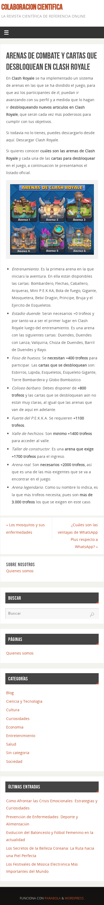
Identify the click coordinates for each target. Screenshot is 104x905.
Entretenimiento (20, 735)
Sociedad (14, 761)
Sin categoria (17, 752)
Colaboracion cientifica (32, 7)
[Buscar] (92, 614)
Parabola (53, 898)
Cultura (12, 709)
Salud (11, 744)
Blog (10, 692)
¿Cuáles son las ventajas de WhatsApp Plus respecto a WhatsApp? (78, 535)
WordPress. (75, 898)
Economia (14, 727)
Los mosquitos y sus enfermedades (25, 528)
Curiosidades (18, 718)
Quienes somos (20, 570)
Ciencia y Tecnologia (24, 701)
